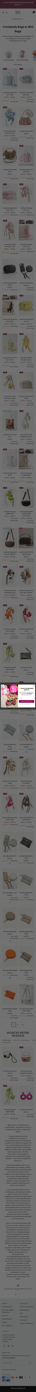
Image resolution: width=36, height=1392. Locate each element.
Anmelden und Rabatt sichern (27, 701)
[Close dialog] (34, 686)
